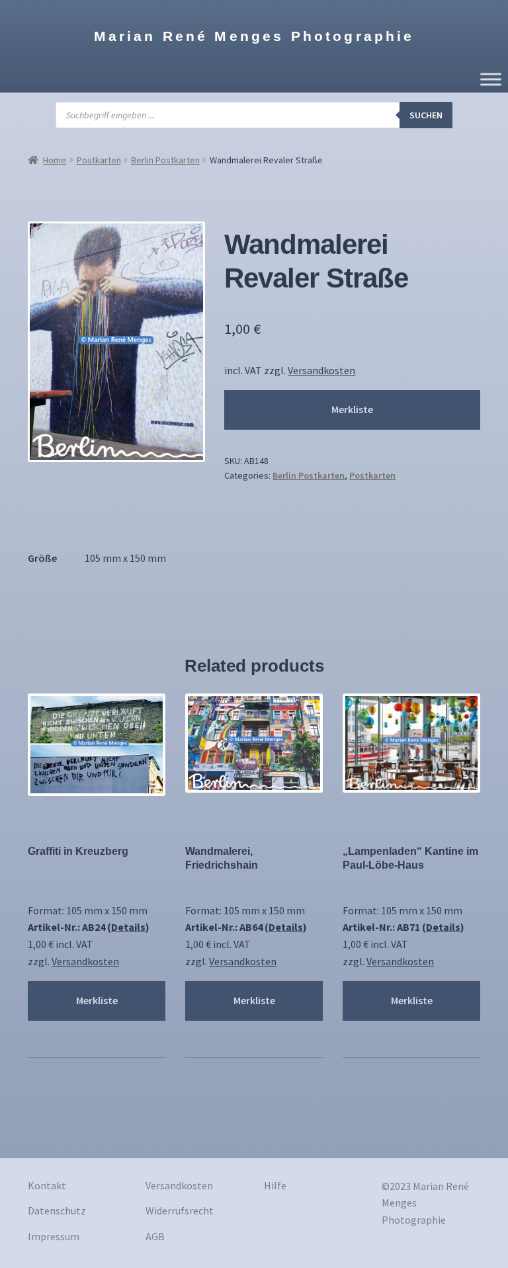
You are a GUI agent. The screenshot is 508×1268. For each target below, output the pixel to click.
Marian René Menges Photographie (254, 36)
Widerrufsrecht (180, 1210)
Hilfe (275, 1185)
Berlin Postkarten (165, 160)
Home (54, 160)
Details (128, 926)
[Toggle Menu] (490, 79)
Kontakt (47, 1185)
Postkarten (99, 160)
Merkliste (352, 409)
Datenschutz (57, 1210)
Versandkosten (321, 370)
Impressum (53, 1236)
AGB (155, 1236)
